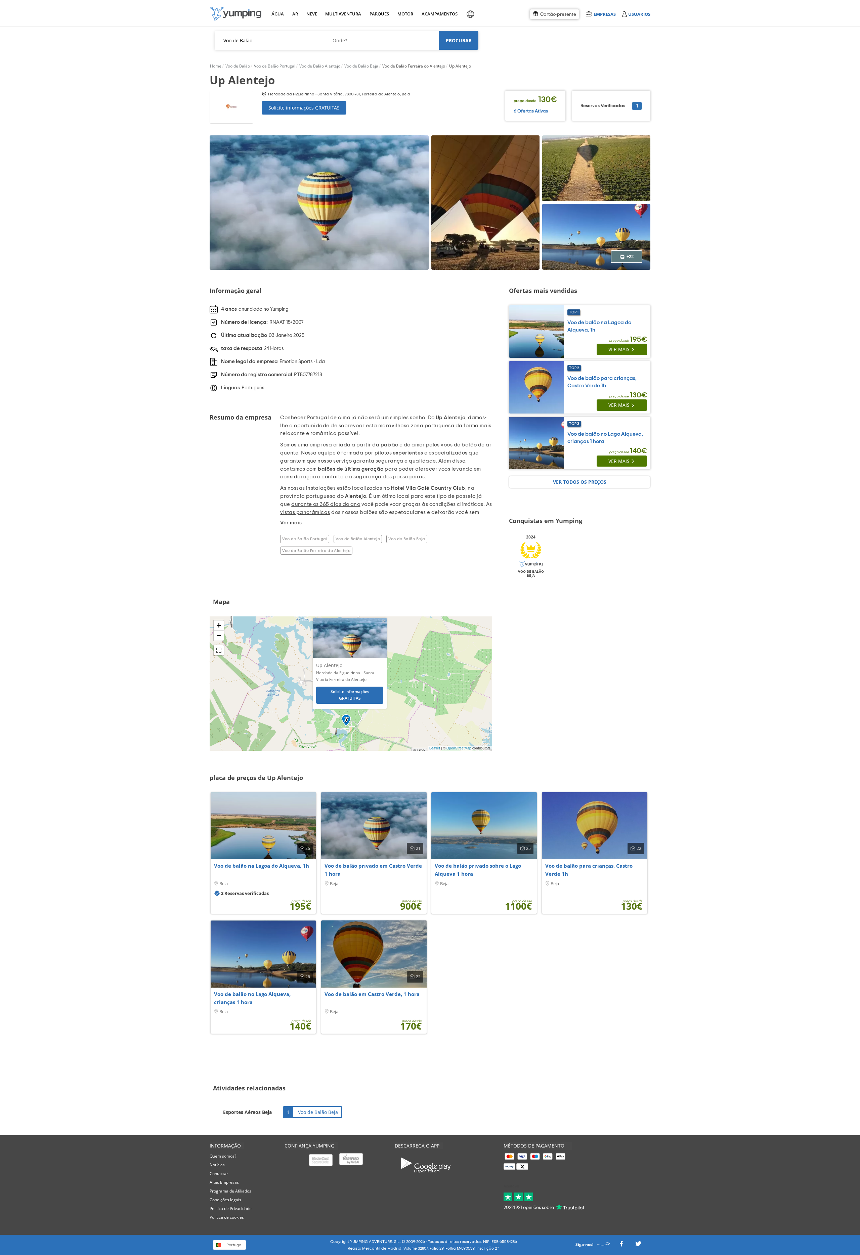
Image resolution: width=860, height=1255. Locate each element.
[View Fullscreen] (219, 650)
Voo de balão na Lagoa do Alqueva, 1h (261, 865)
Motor (405, 14)
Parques (379, 14)
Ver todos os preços (579, 482)
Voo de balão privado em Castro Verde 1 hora (373, 869)
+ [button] (219, 625)
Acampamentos (438, 14)
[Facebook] (621, 1246)
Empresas (604, 14)
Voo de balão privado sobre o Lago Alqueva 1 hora (478, 869)
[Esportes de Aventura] (236, 13)
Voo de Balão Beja (406, 539)
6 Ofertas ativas (531, 111)
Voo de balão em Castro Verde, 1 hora (372, 994)
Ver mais (619, 349)
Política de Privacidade (231, 1208)
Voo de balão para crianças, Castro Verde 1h (589, 869)
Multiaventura (342, 14)
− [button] (219, 635)
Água (277, 14)
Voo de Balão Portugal (304, 539)
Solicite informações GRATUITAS (304, 107)
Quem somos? (223, 1156)
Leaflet (434, 748)
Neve (311, 14)
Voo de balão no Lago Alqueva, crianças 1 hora (252, 998)
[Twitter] (638, 1246)
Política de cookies (227, 1217)
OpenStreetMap (458, 748)
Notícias (217, 1165)
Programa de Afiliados (230, 1191)
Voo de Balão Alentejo (358, 539)
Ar (295, 14)
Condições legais (225, 1200)
